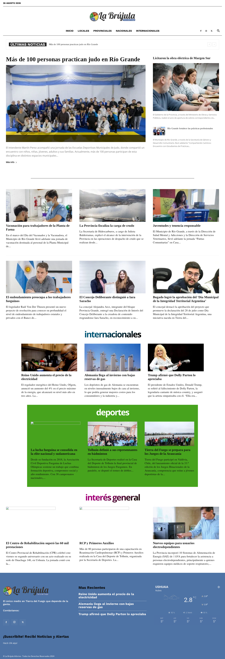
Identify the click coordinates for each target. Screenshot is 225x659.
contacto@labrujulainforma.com (40, 610)
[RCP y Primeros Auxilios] (112, 523)
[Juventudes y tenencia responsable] (186, 205)
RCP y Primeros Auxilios (96, 543)
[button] (218, 31)
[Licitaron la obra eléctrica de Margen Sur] (186, 87)
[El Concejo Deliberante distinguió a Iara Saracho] (112, 277)
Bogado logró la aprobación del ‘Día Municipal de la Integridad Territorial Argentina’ (186, 299)
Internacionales (147, 30)
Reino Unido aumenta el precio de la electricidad (106, 596)
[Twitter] (211, 30)
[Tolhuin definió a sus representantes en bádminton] (112, 434)
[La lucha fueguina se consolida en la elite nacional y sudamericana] (55, 434)
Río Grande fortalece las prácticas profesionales (190, 128)
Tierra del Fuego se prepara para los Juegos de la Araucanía (167, 452)
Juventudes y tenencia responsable (177, 225)
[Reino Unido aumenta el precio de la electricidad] (49, 357)
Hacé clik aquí (10, 643)
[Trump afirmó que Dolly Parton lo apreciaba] (176, 357)
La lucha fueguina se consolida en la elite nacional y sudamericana (54, 452)
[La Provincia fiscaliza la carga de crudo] (112, 205)
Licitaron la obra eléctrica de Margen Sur (181, 58)
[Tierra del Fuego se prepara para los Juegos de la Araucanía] (169, 434)
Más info (10, 162)
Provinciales (102, 30)
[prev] (209, 44)
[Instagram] (206, 30)
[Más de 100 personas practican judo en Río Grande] (76, 103)
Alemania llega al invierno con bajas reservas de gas (106, 605)
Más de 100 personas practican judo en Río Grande (73, 44)
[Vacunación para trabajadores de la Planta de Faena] (39, 205)
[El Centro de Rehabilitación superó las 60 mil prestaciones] (39, 523)
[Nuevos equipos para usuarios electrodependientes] (186, 523)
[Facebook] (201, 30)
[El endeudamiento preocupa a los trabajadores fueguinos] (39, 277)
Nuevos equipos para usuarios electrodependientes (173, 545)
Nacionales (124, 30)
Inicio (69, 30)
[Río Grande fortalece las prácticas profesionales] (159, 131)
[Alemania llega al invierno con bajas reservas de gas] (112, 357)
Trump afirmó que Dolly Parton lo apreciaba (112, 614)
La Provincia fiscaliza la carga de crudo (106, 225)
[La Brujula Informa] (112, 16)
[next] (214, 44)
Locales (83, 30)
